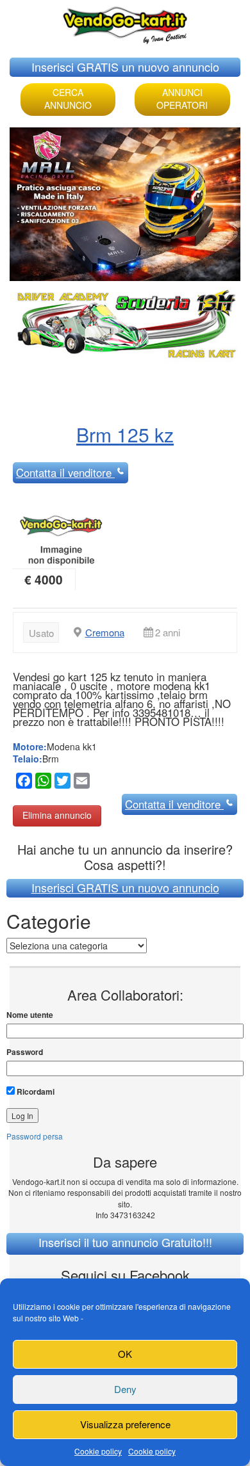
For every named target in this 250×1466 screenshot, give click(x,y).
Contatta (64, 472)
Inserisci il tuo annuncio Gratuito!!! (125, 1242)
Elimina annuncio (57, 815)
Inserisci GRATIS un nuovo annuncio (125, 66)
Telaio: (27, 758)
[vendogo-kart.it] (125, 22)
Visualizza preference (125, 1424)
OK (125, 1353)
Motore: (30, 746)
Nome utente (29, 1015)
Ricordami (34, 1091)
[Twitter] (61, 783)
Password (24, 1052)
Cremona (104, 632)
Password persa (34, 1136)
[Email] (80, 783)
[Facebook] (22, 783)
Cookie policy (98, 1451)
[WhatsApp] (41, 783)
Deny (125, 1389)
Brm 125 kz (125, 434)
